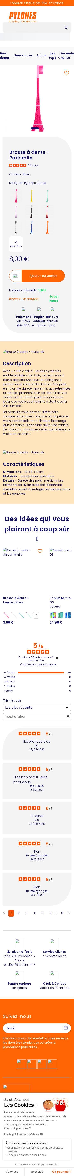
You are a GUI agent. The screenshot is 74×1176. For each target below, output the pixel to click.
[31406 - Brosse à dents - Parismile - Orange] (47, 227)
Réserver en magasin (24, 299)
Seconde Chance (66, 55)
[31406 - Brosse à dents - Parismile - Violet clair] (16, 211)
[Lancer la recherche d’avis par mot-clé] (68, 716)
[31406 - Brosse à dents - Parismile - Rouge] (47, 211)
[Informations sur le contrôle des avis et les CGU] (57, 657)
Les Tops (52, 55)
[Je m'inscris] (66, 1028)
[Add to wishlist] (66, 73)
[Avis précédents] (4, 913)
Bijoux (41, 55)
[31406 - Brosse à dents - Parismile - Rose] (16, 196)
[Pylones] (23, 17)
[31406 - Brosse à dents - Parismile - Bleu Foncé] (31, 227)
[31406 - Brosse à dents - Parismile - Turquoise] (47, 196)
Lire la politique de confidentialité (23, 1134)
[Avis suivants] (69, 913)
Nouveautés (23, 55)
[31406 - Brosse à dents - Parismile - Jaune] (31, 196)
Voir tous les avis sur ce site (38, 664)
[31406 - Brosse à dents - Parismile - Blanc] (16, 227)
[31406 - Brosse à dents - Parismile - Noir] (31, 211)
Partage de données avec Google (27, 1155)
